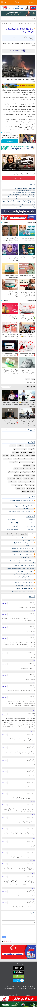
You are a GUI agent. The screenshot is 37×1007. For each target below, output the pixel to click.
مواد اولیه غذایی (17, 459)
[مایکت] (18, 981)
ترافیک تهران (30, 526)
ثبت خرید (10, 141)
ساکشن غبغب (31, 449)
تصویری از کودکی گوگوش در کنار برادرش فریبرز (23, 574)
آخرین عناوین (31, 534)
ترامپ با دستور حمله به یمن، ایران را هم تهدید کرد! (21, 503)
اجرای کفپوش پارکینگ (30, 485)
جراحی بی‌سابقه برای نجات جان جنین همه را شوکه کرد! (22, 551)
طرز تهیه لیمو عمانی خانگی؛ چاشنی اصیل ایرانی (24, 565)
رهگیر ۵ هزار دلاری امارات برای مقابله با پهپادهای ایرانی (22, 548)
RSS (18, 990)
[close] (1, 995)
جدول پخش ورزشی (11, 529)
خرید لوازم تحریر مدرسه (17, 485)
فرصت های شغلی (31, 988)
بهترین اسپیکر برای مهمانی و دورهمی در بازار (25, 188)
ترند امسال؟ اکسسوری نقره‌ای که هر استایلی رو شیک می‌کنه (21, 197)
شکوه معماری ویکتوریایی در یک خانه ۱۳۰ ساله (23, 557)
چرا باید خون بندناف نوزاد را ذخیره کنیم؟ (26, 190)
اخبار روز (25, 987)
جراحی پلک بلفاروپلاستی (29, 465)
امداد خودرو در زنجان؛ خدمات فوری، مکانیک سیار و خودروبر (22, 560)
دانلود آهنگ (5, 456)
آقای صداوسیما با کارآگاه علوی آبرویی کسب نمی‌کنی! (23, 591)
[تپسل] (2, 132)
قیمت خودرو (30, 523)
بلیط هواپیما (20, 446)
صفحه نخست (31, 987)
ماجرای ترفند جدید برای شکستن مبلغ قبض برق (23, 554)
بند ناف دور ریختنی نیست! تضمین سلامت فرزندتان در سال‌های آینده (19, 205)
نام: (34, 916)
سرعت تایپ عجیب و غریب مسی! (26, 580)
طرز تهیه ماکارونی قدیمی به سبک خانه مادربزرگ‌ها (23, 543)
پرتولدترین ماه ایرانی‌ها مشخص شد (26, 546)
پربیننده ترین (13, 534)
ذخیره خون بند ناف (30, 475)
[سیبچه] (18, 968)
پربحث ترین (4, 534)
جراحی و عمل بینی (20, 488)
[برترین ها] (16, 2)
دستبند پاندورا (15, 452)
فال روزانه (13, 526)
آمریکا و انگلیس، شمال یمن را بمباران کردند (23, 506)
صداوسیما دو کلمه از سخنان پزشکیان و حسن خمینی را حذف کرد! (20, 568)
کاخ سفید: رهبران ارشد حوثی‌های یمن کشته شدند (21, 500)
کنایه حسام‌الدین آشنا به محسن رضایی (25, 563)
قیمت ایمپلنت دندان (30, 446)
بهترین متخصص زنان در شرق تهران (26, 482)
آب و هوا (13, 523)
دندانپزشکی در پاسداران (29, 478)
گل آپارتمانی (22, 462)
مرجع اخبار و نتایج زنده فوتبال (17, 456)
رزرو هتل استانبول (7, 459)
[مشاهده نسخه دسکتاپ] (2, 2)
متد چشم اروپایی (31, 462)
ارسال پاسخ (4, 603)
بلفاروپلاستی (13, 446)
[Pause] (21, 142)
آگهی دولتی (14, 988)
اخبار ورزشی (18, 987)
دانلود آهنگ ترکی (12, 482)
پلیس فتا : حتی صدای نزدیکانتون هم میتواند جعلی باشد (22, 194)
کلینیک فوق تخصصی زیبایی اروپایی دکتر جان (24, 469)
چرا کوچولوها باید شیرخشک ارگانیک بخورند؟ (25, 207)
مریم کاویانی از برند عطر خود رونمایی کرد (25, 588)
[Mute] (23, 142)
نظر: (34, 923)
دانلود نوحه (19, 478)
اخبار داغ (22, 534)
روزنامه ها (31, 519)
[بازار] (18, 977)
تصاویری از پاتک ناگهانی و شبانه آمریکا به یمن (22, 509)
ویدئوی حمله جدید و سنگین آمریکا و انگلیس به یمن (21, 511)
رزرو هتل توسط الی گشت (29, 459)
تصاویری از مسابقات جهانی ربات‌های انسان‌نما (24, 571)
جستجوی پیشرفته (7, 988)
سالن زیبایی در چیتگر (19, 475)
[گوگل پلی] (18, 972)
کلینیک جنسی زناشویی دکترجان (27, 472)
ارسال (3, 936)
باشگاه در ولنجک (13, 462)
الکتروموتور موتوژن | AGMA (28, 492)
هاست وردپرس (11, 478)
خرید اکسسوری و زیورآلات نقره (28, 452)
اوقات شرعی (30, 529)
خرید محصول (18, 178)
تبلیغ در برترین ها (22, 988)
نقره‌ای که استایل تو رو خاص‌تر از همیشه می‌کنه (24, 192)
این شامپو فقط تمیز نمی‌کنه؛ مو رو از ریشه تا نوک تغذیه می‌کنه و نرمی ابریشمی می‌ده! (19, 202)
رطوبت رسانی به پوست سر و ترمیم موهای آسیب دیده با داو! (21, 199)
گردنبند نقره (16, 449)
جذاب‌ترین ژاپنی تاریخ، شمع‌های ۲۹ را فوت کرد (24, 577)
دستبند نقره (23, 449)
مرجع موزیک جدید (30, 456)
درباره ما (12, 987)
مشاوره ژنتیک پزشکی (13, 472)
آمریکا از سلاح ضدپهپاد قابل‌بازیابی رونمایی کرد (23, 537)
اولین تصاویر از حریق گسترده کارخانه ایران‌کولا (24, 582)
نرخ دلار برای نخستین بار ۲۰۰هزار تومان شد (25, 585)
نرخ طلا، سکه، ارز (12, 519)
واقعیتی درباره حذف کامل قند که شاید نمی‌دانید (24, 540)
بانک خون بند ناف (31, 488)
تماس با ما (6, 987)
